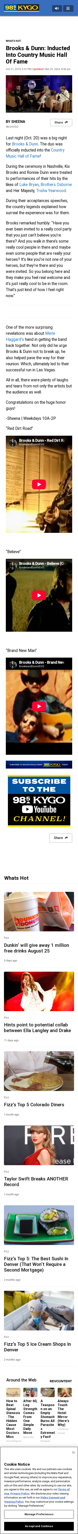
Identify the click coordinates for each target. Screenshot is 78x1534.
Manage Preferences (39, 1514)
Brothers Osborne (56, 184)
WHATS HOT (13, 40)
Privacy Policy (20, 1493)
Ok (73, 1452)
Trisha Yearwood (51, 190)
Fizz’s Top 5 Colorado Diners (34, 1104)
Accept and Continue (39, 1526)
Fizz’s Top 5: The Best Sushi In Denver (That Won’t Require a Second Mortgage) (36, 1264)
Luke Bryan (29, 184)
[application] (39, 94)
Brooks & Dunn (25, 144)
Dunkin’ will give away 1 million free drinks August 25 (36, 947)
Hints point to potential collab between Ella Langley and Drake (37, 1027)
